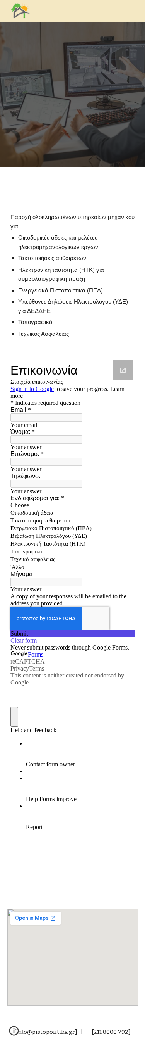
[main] (72, 276)
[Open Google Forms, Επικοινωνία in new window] (123, 370)
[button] (14, 1033)
